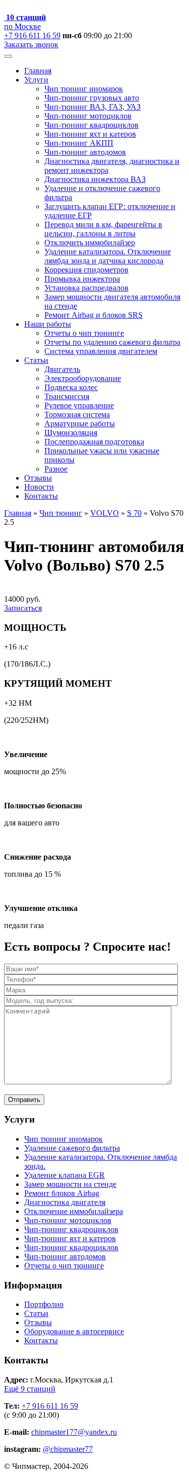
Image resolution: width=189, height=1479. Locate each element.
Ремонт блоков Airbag (61, 1193)
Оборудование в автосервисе (74, 1331)
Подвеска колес (71, 387)
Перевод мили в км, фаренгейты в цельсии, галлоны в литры (103, 229)
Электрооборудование (82, 378)
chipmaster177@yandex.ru (74, 1432)
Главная (37, 70)
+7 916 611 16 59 (32, 35)
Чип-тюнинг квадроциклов (91, 125)
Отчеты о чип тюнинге (84, 333)
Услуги (36, 79)
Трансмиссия (66, 396)
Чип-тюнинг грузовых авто (91, 98)
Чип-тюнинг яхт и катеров (90, 134)
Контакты (41, 496)
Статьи (36, 360)
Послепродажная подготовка (94, 441)
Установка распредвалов (86, 288)
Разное (56, 469)
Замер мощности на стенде (70, 1184)
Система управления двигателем (100, 351)
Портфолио (44, 1304)
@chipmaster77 (68, 1449)
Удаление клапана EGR (64, 1175)
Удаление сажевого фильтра (72, 1148)
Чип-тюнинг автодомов (85, 152)
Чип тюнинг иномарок (83, 88)
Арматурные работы (79, 423)
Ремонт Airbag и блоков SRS (93, 315)
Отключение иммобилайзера (73, 1211)
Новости (39, 487)
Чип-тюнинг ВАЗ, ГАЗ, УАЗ (92, 107)
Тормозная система (77, 414)
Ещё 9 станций (29, 1388)
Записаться (23, 608)
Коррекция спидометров (86, 269)
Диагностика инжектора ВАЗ (95, 179)
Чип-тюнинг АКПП (78, 143)
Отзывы (38, 478)
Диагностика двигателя (64, 1202)
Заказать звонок (31, 44)
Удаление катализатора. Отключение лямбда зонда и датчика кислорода (107, 256)
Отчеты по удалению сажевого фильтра (112, 342)
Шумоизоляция (70, 432)
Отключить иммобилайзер (89, 242)
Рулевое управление (79, 405)
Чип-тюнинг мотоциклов (88, 116)
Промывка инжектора (82, 278)
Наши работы (47, 324)
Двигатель (62, 369)
